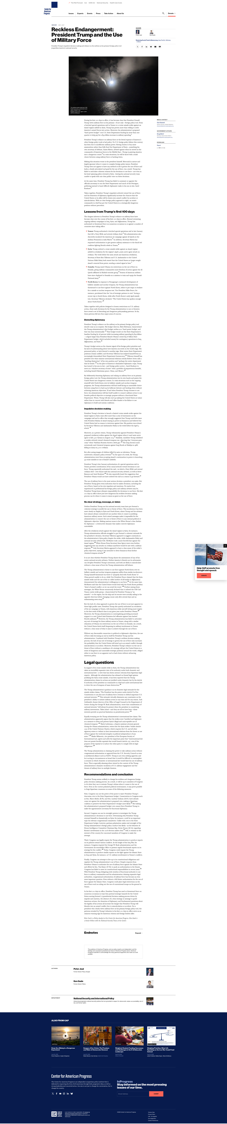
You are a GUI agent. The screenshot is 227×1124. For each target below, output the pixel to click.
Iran (85, 3)
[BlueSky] (71, 1093)
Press (98, 13)
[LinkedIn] (67, 1093)
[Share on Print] (160, 47)
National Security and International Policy (94, 998)
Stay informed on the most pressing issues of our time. (142, 1084)
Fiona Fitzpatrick (55, 1056)
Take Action (108, 13)
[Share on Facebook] (142, 47)
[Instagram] (64, 1093)
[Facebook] (56, 1093)
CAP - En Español (152, 1116)
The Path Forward (77, 3)
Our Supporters (152, 1118)
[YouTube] (60, 1093)
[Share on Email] (155, 47)
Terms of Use (151, 1112)
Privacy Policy (151, 1114)
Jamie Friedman (151, 1056)
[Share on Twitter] (137, 47)
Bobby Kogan (159, 1056)
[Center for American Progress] (54, 8)
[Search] (163, 14)
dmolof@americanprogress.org (164, 137)
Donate (171, 13)
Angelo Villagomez (64, 1056)
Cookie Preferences (153, 1120)
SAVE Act (92, 3)
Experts (80, 13)
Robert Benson (87, 1056)
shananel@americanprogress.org (165, 126)
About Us (120, 13)
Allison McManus (167, 1056)
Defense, (168, 40)
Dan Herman (94, 1056)
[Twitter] (52, 1093)
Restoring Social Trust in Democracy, (147, 40)
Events (89, 13)
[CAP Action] (57, 1114)
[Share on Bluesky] (151, 47)
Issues (71, 13)
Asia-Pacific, (162, 40)
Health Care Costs (116, 3)
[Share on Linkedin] (146, 47)
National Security (102, 3)
